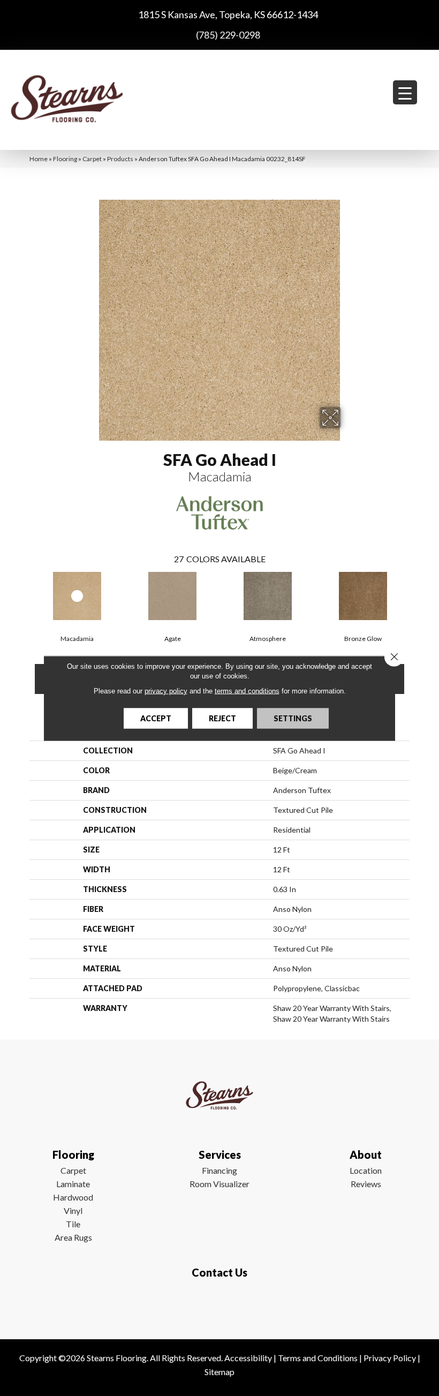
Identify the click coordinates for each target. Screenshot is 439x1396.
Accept (155, 717)
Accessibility (248, 1358)
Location (366, 1170)
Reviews (366, 1184)
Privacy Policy (390, 1358)
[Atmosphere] (267, 596)
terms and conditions (247, 690)
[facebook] (217, 1303)
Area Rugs (73, 1237)
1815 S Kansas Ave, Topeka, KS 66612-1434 (228, 14)
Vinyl (73, 1210)
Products (120, 159)
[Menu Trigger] (405, 92)
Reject (222, 717)
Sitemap (219, 1372)
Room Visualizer (219, 1184)
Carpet (92, 159)
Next (415, 595)
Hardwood (73, 1197)
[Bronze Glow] (363, 596)
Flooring (65, 159)
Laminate (73, 1184)
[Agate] (172, 596)
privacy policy (166, 690)
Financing (219, 1170)
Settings (293, 717)
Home (38, 159)
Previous (24, 595)
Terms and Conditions (318, 1358)
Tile (73, 1224)
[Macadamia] (77, 596)
